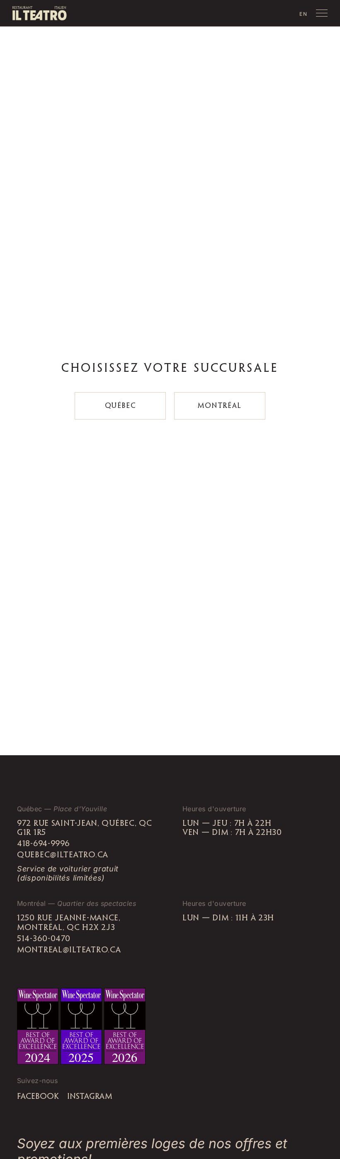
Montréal (220, 406)
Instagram (89, 1096)
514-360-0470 (43, 939)
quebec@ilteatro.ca (62, 855)
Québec (120, 406)
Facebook (38, 1096)
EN (303, 14)
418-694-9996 (43, 844)
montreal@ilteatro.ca (69, 950)
